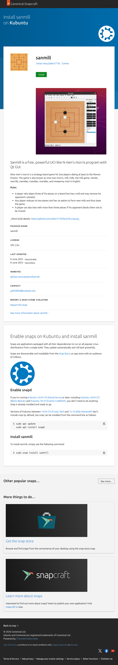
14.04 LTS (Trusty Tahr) (52, 411)
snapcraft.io (12, 607)
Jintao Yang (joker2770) (48, 63)
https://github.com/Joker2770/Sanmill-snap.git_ (55, 218)
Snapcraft (63, 644)
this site (73, 644)
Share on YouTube (113, 651)
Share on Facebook (106, 651)
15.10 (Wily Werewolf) (80, 411)
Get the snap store (20, 541)
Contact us (106, 658)
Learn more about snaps (24, 596)
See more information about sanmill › (29, 313)
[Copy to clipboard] (104, 424)
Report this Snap (18, 305)
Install (41, 74)
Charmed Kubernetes (27, 638)
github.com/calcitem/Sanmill (24, 276)
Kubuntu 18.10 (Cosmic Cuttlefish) (48, 401)
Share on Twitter (100, 651)
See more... (106, 481)
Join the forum (10, 644)
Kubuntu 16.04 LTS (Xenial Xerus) (45, 397)
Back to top (10, 625)
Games (65, 63)
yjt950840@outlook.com (23, 290)
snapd (55, 644)
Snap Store (64, 353)
